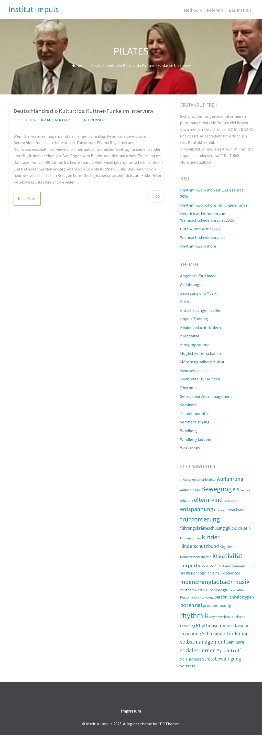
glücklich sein (238, 528)
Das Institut (240, 10)
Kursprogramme (194, 344)
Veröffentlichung (195, 421)
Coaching (245, 490)
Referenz (215, 10)
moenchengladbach (206, 582)
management (235, 566)
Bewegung (216, 488)
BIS (236, 490)
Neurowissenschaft (196, 370)
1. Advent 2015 (188, 480)
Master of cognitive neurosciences (210, 573)
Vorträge (188, 665)
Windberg (188, 430)
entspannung (196, 509)
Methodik (193, 10)
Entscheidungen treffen (200, 310)
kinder (211, 537)
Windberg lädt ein (195, 439)
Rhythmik (189, 387)
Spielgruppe (190, 659)
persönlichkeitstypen (234, 597)
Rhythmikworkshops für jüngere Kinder (214, 205)
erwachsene (235, 509)
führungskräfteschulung (202, 528)
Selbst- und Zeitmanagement (206, 396)
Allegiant (131, 723)
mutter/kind (191, 589)
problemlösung (217, 605)
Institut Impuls (33, 9)
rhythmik (194, 615)
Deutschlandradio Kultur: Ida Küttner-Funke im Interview (83, 110)
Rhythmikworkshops (198, 246)
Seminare (188, 404)
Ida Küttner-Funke (56, 120)
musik (241, 582)
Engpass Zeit (230, 501)
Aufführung (230, 478)
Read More (27, 198)
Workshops (190, 447)
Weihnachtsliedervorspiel (202, 237)
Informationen (190, 538)
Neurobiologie (215, 589)
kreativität (227, 555)
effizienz (186, 500)
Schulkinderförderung (225, 633)
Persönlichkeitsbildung (197, 597)
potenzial (191, 605)
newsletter (237, 590)
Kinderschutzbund (199, 546)
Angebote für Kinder (198, 275)
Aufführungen (192, 284)
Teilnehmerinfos (92, 120)
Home (76, 65)
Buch (184, 301)
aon (199, 480)
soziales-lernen (198, 650)
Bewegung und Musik (198, 293)
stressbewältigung (221, 659)
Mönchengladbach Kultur (202, 361)
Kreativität (190, 335)
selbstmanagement (203, 641)
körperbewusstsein (202, 565)
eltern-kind (208, 500)
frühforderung (200, 519)
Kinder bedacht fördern (200, 327)
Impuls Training (194, 318)
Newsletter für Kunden (200, 378)
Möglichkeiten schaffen (200, 353)
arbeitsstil (209, 479)
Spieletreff (228, 650)
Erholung (219, 510)
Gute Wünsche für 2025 (200, 228)
